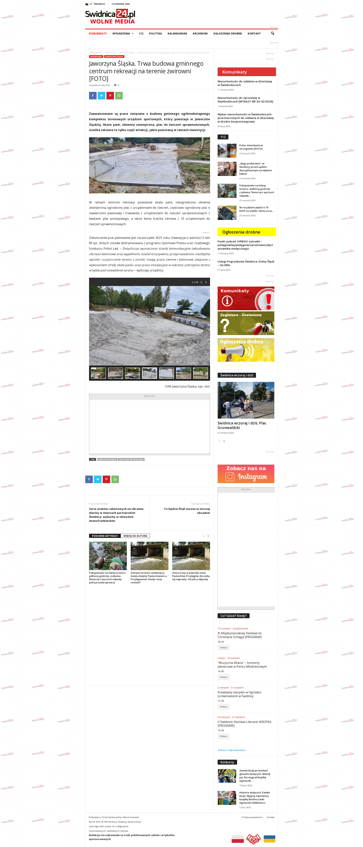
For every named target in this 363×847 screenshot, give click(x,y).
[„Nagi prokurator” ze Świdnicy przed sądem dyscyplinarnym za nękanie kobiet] (227, 169)
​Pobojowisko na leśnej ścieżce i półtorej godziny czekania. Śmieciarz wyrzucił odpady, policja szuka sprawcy (107, 577)
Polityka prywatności (252, 817)
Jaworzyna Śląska (126, 52)
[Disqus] (149, 634)
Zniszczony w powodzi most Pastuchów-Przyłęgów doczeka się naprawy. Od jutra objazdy (191, 576)
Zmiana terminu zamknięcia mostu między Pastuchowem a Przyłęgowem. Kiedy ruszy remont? (149, 577)
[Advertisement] (149, 426)
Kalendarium (177, 33)
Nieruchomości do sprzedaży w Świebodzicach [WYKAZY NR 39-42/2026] (245, 99)
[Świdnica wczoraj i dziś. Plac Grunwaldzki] (246, 400)
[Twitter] (101, 95)
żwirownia (138, 459)
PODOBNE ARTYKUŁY (105, 536)
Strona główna (95, 52)
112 (141, 33)
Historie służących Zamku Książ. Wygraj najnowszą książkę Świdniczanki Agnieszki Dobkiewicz (254, 797)
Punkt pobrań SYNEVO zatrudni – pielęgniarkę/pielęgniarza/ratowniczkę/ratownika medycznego (245, 244)
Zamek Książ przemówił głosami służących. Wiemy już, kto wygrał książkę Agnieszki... (254, 775)
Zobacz (223, 647)
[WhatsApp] (119, 95)
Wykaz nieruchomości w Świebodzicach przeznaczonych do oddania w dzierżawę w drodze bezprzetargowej (246, 117)
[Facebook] (93, 95)
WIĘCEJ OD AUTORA (135, 536)
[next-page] (208, 536)
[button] (272, 33)
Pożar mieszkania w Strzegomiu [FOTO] (251, 147)
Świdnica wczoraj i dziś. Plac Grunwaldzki (242, 425)
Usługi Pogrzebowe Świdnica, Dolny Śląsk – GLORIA (246, 263)
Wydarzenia (121, 33)
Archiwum (200, 33)
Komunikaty (98, 33)
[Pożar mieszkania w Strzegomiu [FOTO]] (227, 151)
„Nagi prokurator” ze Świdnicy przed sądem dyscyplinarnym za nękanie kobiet (255, 168)
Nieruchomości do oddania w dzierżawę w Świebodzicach (245, 83)
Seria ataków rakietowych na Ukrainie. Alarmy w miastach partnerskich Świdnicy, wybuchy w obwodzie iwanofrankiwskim (116, 515)
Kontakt (254, 33)
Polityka (155, 33)
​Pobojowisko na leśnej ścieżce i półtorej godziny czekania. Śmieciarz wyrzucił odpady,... (256, 190)
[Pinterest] (110, 95)
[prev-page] (204, 536)
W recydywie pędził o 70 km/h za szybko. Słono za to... (256, 209)
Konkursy (227, 762)
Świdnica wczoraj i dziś (236, 375)
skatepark (124, 459)
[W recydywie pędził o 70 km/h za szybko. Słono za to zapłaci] (227, 213)
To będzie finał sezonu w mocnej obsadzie (187, 511)
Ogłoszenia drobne (227, 33)
